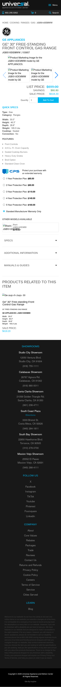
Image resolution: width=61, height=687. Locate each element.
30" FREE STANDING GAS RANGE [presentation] (14, 309)
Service (30, 589)
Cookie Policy (30, 575)
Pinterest (30, 506)
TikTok (30, 496)
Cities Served (30, 594)
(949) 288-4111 (31, 467)
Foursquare (31, 511)
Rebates (30, 540)
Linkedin (30, 516)
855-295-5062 (27, 637)
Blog (30, 609)
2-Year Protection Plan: (20, 185)
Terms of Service (30, 584)
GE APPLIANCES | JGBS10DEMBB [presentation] (16, 313)
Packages (30, 545)
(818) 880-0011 (31, 385)
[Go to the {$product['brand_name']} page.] (6, 31)
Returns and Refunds (30, 565)
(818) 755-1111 (31, 366)
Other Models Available (17, 219)
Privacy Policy (30, 570)
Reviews (30, 555)
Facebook (30, 486)
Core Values (30, 535)
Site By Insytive (30, 681)
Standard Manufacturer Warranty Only (23, 211)
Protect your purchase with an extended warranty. (34, 172)
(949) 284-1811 (31, 428)
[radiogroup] (30, 195)
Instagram (30, 491)
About (31, 530)
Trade (30, 550)
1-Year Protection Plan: (20, 178)
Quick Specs (10, 107)
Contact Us (30, 560)
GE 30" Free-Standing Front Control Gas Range (29, 46)
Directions (30, 415)
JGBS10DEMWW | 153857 (16, 52)
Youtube (30, 501)
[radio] (18, 179)
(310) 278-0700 (31, 448)
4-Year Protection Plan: (20, 198)
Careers (30, 579)
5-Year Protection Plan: (20, 204)
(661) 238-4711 (31, 405)
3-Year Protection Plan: (20, 191)
